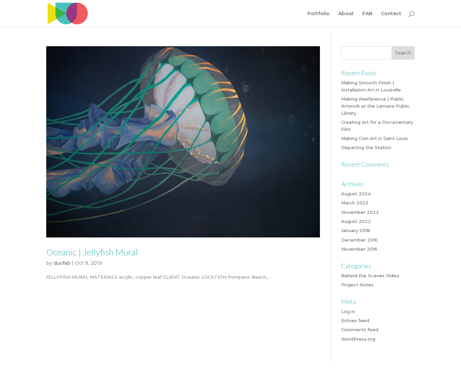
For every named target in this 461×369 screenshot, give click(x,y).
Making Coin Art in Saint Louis (374, 138)
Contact (391, 14)
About (346, 14)
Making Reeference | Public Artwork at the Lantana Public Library (375, 106)
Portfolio (318, 14)
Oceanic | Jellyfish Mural (92, 252)
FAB (367, 14)
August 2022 (356, 221)
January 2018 (355, 230)
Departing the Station (366, 147)
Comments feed (359, 329)
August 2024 (356, 193)
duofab (62, 263)
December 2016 (359, 240)
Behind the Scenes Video (370, 275)
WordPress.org (358, 339)
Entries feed (355, 320)
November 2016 (359, 249)
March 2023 (354, 202)
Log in (348, 311)
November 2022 (360, 212)
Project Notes (357, 284)
